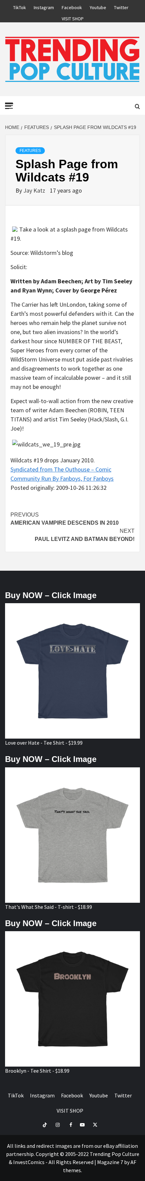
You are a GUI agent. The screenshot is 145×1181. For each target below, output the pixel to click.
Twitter (121, 6)
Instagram (44, 6)
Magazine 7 (110, 1162)
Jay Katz (35, 190)
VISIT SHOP (73, 18)
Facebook (72, 6)
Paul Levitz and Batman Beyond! (85, 535)
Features (30, 150)
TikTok (19, 6)
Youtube (98, 6)
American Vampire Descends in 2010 (64, 519)
